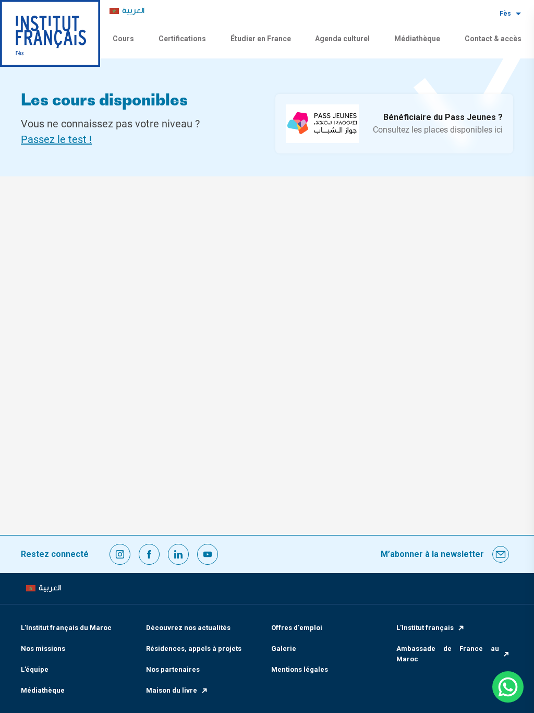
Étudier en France (260, 38)
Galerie (283, 648)
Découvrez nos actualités (188, 628)
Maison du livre (171, 690)
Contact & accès (493, 38)
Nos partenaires (173, 669)
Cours (123, 38)
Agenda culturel (342, 38)
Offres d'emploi (296, 628)
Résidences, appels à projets (193, 648)
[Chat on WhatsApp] (508, 687)
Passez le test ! (56, 139)
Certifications (182, 38)
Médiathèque (417, 38)
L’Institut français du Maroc (66, 628)
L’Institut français (425, 628)
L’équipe (34, 669)
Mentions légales (299, 669)
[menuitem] (127, 11)
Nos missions (43, 648)
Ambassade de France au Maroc (447, 654)
